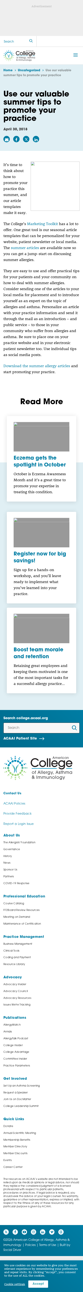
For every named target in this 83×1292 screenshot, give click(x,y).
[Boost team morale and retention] (41, 628)
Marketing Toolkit (42, 223)
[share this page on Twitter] (26, 139)
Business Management (17, 944)
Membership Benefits (16, 1140)
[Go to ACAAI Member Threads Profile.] (61, 1232)
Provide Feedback (17, 813)
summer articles (25, 247)
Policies (30, 1245)
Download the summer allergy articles (36, 365)
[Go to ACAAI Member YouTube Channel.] (24, 1232)
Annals (7, 1032)
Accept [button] (38, 1284)
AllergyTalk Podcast (15, 1038)
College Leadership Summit (21, 1106)
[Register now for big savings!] (41, 532)
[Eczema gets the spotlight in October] (41, 436)
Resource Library (14, 964)
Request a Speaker (15, 1093)
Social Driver (12, 1250)
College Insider (13, 1045)
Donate (8, 1126)
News (6, 863)
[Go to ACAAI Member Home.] (19, 55)
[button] (75, 54)
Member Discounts (15, 1153)
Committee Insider (15, 1059)
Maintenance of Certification (22, 924)
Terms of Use (47, 1245)
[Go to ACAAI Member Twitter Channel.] (6, 1232)
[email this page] (6, 139)
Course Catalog (13, 903)
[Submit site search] (31, 41)
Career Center (13, 1167)
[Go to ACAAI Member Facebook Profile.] (15, 1232)
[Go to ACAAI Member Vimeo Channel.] (51, 1232)
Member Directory (15, 1146)
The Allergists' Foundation (19, 842)
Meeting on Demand (16, 917)
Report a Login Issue (18, 824)
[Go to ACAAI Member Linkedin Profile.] (42, 1232)
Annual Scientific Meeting (19, 1133)
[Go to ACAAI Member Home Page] (37, 768)
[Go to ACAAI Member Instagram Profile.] (33, 1232)
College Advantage (16, 1052)
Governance (11, 849)
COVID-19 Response (16, 883)
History (7, 856)
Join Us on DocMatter (17, 1099)
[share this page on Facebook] (16, 139)
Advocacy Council (15, 991)
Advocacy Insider (14, 984)
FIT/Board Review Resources (21, 910)
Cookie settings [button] (14, 1284)
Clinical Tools (11, 951)
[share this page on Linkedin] (36, 139)
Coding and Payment (17, 957)
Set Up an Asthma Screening (21, 1086)
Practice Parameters (16, 1066)
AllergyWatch (12, 1025)
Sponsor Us (10, 870)
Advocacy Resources (17, 998)
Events (7, 1160)
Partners (8, 876)
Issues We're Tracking (16, 1005)
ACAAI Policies (14, 803)
